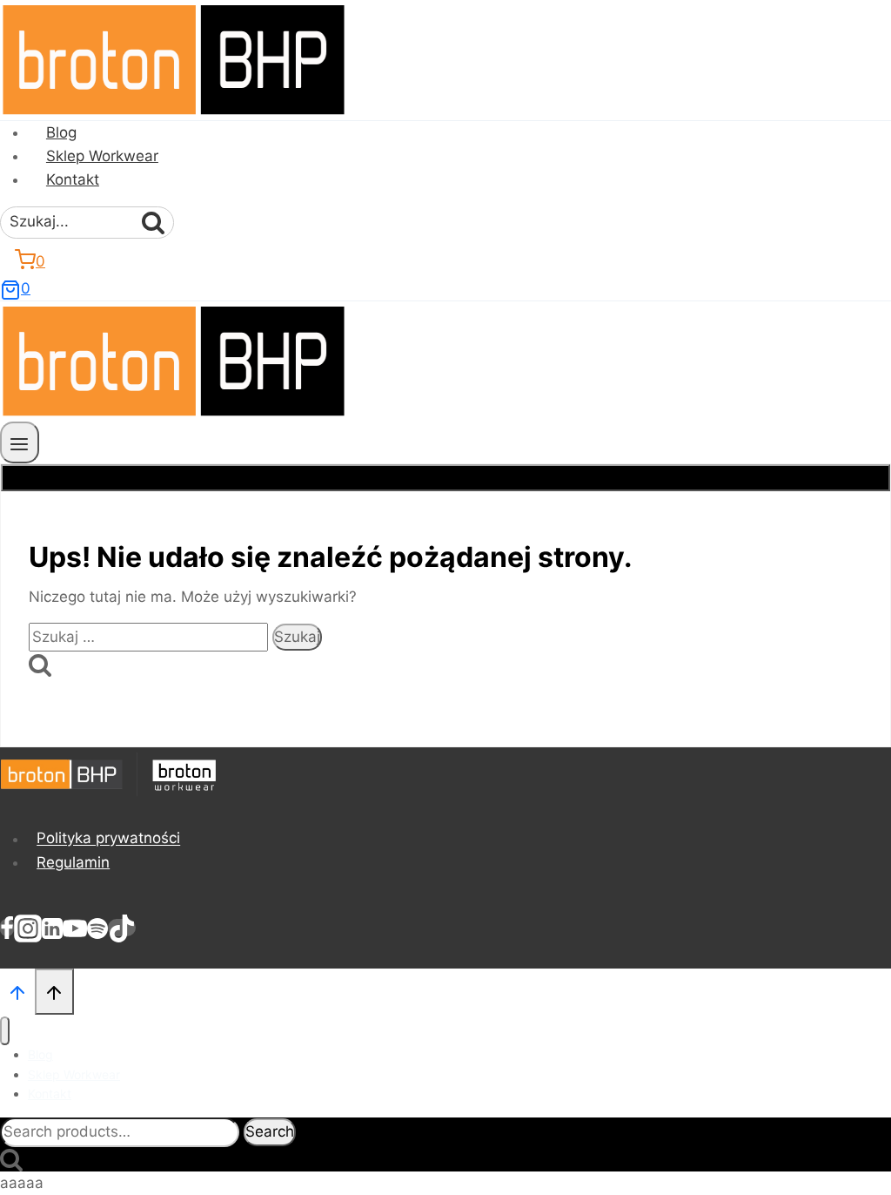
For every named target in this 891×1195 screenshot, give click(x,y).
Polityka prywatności (108, 838)
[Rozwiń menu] (19, 442)
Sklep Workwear (102, 156)
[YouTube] (75, 927)
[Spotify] (97, 927)
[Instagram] (28, 927)
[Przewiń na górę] (17, 991)
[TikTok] (122, 927)
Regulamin (73, 862)
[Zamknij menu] (5, 1030)
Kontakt (72, 179)
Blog (61, 132)
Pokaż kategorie (446, 477)
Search (269, 1131)
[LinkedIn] (52, 927)
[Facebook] (7, 927)
